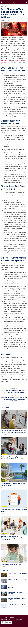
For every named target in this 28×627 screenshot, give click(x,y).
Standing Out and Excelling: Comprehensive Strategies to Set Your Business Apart (12, 537)
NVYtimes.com (4, 619)
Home (2, 6)
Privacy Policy (4, 617)
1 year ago (4, 460)
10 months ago (5, 434)
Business (6, 6)
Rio (3, 20)
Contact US (11, 617)
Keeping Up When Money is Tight (11, 564)
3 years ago (4, 566)
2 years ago (8, 20)
